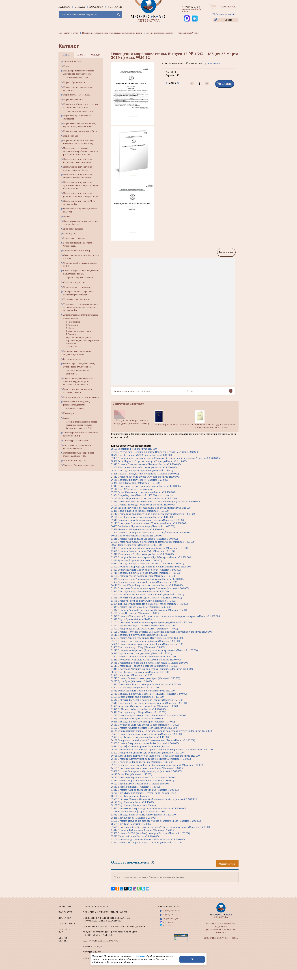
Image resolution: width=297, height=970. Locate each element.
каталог (64, 6)
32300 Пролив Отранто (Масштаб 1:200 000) (135, 687)
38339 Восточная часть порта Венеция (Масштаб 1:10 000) (143, 690)
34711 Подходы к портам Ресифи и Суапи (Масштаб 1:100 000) (146, 572)
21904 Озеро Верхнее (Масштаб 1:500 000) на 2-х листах (142, 495)
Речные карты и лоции (74, 238)
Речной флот (69, 233)
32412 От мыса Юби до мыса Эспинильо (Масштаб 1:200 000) (145, 789)
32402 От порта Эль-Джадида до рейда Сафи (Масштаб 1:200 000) (147, 752)
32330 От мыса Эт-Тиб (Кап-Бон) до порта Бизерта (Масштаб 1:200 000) (150, 833)
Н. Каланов (71, 343)
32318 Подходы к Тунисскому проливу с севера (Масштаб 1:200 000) (149, 702)
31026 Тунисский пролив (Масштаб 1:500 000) (136, 560)
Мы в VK (167, 925)
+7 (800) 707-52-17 (171, 914)
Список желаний (225, 14)
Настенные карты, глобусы (79, 424)
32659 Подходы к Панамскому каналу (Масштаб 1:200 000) (143, 814)
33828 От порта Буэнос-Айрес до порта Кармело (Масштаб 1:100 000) (149, 547)
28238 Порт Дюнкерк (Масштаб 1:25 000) (133, 817)
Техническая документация (76, 299)
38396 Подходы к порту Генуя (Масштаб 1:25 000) (138, 712)
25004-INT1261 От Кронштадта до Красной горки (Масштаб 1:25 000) (149, 603)
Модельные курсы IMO (77, 77)
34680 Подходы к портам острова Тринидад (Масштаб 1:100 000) (147, 563)
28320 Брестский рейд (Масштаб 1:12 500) (134, 448)
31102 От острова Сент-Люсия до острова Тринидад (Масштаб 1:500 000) (151, 622)
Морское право (70, 135)
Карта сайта (66, 923)
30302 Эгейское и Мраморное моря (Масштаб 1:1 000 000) (143, 526)
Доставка (96, 6)
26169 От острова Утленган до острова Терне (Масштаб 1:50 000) (147, 768)
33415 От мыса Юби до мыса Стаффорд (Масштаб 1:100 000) (144, 538)
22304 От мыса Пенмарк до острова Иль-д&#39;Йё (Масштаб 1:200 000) (151, 532)
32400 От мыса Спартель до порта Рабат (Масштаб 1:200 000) (145, 743)
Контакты (115, 6)
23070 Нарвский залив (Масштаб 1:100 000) (135, 836)
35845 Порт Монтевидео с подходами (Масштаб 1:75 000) (143, 625)
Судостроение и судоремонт (77, 287)
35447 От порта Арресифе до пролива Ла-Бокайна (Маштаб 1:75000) (149, 609)
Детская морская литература (79, 331)
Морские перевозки (73, 99)
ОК (192, 959)
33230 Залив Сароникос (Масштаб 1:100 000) (135, 482)
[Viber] (134, 888)
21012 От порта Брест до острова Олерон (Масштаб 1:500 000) (145, 476)
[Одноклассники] (117, 888)
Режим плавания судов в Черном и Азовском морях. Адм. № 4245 (215, 426)
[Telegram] (147, 888)
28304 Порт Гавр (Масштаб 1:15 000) (131, 823)
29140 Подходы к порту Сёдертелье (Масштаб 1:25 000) (142, 470)
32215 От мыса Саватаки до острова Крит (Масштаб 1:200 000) (145, 678)
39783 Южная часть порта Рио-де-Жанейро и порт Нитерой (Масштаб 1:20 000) (155, 755)
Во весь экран (226, 252)
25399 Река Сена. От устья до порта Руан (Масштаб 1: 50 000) (145, 706)
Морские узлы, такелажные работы (80, 131)
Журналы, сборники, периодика (78, 465)
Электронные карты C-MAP (79, 428)
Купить (227, 83)
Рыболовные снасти (75, 408)
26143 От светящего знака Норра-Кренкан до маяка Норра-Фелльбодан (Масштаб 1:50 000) (162, 749)
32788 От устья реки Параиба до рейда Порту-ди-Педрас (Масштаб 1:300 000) (154, 451)
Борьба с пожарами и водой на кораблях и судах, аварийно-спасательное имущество (78, 381)
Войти (228, 19)
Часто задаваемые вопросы (101, 940)
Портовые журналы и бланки (79, 277)
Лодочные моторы (72, 61)
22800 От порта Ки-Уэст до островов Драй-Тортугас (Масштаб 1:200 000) (151, 557)
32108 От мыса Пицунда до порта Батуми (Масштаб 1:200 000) (145, 640)
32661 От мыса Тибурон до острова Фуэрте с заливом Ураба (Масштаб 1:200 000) (156, 820)
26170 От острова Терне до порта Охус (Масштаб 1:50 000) (143, 777)
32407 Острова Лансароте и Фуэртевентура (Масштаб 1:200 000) (146, 771)
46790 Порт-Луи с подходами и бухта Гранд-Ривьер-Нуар (143, 792)
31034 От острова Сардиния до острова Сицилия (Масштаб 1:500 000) (150, 588)
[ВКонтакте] (113, 888)
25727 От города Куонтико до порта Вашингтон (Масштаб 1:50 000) (149, 715)
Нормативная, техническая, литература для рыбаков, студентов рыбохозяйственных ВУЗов (80, 151)
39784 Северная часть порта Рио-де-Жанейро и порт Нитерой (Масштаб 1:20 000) (157, 764)
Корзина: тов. (228, 6)
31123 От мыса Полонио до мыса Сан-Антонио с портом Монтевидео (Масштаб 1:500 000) (162, 631)
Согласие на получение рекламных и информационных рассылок (107, 919)
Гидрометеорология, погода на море (81, 397)
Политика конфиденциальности (105, 912)
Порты (66, 216)
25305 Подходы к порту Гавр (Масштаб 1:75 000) (138, 647)
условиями (139, 956)
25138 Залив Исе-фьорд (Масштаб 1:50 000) (135, 613)
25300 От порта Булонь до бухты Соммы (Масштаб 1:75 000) (144, 628)
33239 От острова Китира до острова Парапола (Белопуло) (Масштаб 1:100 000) (155, 501)
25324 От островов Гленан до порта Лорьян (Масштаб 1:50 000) (146, 684)
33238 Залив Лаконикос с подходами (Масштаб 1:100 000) (143, 492)
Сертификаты (92, 952)
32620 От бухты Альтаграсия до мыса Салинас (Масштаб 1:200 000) (148, 808)
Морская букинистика (74, 82)
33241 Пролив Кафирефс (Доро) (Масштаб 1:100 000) (140, 510)
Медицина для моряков (74, 460)
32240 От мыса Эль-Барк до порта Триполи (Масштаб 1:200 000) (146, 842)
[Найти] (118, 14)
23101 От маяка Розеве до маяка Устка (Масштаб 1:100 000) (143, 575)
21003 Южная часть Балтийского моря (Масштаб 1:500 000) (144, 467)
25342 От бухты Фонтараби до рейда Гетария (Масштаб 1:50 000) (147, 699)
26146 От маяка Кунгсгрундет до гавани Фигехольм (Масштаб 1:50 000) (151, 758)
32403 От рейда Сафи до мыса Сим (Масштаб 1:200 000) (142, 761)
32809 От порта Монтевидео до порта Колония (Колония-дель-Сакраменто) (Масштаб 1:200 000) (165, 458)
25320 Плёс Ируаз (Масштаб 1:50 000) (131, 675)
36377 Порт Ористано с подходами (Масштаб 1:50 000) (141, 653)
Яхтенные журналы (72, 359)
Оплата (80, 6)
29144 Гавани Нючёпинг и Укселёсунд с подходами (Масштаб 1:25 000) (151, 507)
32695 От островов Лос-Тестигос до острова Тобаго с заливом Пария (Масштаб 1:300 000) (160, 826)
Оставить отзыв (227, 863)
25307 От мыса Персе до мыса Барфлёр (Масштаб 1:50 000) (143, 656)
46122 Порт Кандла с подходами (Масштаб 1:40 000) (140, 783)
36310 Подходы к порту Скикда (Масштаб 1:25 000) (139, 634)
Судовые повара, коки (74, 282)
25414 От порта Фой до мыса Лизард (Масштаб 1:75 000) (142, 830)
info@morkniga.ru (171, 918)
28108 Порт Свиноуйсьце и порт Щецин (133, 805)
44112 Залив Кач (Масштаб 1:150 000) (131, 774)
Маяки (66, 66)
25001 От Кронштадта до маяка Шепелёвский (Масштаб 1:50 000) (147, 594)
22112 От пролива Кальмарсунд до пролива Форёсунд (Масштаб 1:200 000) (153, 513)
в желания (195, 63)
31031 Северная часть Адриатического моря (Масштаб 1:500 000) (147, 578)
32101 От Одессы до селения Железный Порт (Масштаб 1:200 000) (148, 839)
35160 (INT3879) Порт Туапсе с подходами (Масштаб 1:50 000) (131, 422)
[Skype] (143, 888)
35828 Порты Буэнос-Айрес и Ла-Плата (133, 619)
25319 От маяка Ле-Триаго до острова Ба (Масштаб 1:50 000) (144, 665)
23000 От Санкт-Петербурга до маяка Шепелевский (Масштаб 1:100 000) (151, 566)
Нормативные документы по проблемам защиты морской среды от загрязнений (80, 185)
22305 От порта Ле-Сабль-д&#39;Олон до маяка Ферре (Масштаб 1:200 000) (153, 541)
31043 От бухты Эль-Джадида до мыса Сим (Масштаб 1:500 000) (146, 597)
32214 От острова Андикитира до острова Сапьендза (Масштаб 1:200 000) (152, 668)
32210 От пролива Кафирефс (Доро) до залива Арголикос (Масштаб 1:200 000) (154, 650)
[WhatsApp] (139, 888)
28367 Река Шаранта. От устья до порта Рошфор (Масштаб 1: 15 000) (149, 461)
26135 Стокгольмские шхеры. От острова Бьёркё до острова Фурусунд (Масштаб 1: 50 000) (161, 730)
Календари (68, 413)
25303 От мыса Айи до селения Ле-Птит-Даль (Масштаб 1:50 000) (147, 637)
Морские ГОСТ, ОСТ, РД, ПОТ (77, 94)
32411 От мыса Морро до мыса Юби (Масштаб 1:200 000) (142, 780)
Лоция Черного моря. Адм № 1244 (174, 424)
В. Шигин (70, 328)
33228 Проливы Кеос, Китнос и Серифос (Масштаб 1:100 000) (145, 473)
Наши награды (92, 946)
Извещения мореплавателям (79, 111)
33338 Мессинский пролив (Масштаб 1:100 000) (137, 529)
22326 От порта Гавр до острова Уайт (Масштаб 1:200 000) (143, 551)
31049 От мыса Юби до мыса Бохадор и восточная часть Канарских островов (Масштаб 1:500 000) (165, 616)
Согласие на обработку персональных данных (114, 926)
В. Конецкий (72, 324)
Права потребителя (96, 906)
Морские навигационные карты (81, 421)
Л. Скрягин (71, 334)
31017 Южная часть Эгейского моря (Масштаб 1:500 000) (142, 554)
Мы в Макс (168, 922)
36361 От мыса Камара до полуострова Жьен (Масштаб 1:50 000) (147, 644)
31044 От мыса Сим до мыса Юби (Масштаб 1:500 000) (141, 606)
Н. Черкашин (71, 346)
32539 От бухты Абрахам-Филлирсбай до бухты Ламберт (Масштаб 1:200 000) (154, 799)
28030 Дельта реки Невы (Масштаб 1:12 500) (135, 786)
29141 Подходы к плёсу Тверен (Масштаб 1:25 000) (139, 479)
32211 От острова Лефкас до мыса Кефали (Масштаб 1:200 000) (146, 659)
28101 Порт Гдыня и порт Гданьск (130, 795)
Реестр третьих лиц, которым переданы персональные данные (110, 933)
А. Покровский (73, 321)
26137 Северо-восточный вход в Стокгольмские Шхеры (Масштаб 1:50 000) (153, 740)
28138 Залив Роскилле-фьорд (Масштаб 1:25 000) (138, 811)
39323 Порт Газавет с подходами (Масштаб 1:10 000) (140, 737)
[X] (126, 888)
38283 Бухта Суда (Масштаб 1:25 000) (131, 681)
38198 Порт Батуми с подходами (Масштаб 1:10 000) (140, 671)
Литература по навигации (75, 440)
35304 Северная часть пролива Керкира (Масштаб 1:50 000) (144, 582)
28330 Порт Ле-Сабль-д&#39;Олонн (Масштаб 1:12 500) (141, 454)
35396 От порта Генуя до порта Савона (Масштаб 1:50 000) (143, 600)
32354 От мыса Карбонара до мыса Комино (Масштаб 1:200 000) (146, 733)
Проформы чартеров (73, 228)
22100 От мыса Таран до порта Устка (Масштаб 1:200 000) (143, 504)
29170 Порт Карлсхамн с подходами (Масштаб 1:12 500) (142, 516)
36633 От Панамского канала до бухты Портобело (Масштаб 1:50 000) (150, 662)
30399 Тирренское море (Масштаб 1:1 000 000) (136, 544)
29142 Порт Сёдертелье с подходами (132, 489)
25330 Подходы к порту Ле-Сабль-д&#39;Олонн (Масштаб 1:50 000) (149, 693)
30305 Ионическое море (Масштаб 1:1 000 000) (137, 535)
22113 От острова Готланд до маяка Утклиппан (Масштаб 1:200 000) (149, 523)
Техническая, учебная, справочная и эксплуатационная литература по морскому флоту (80, 307)
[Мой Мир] (121, 888)
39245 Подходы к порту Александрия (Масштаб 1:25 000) (143, 721)
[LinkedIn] (130, 888)
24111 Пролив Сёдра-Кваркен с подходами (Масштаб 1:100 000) (147, 585)
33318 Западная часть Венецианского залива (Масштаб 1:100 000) (147, 520)
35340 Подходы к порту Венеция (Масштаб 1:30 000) (140, 591)
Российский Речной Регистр (76, 250)
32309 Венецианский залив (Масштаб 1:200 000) (137, 696)
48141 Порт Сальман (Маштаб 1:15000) (132, 802)
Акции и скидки (64, 939)
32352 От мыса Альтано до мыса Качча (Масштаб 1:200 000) (144, 727)
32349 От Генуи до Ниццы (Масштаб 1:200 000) (137, 718)
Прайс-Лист (66, 906)
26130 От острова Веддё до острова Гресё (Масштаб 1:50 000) (145, 724)
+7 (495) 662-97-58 (190, 6)
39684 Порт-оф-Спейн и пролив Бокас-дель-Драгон (140, 746)
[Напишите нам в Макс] (187, 18)
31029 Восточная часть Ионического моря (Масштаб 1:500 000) (146, 569)
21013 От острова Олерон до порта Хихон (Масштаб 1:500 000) (146, 485)
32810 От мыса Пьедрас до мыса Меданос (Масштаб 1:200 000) (146, 464)
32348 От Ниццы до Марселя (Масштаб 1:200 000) (138, 709)
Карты (66, 417)
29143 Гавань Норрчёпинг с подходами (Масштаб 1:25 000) (144, 498)
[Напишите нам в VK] (195, 18)
